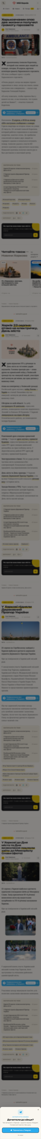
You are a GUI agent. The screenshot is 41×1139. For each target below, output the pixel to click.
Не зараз (20, 1135)
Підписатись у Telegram (22, 1130)
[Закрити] (38, 1109)
